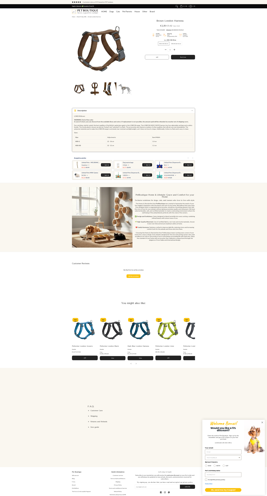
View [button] (112, 358)
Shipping (168, 30)
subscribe (187, 486)
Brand (74, 485)
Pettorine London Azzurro (82, 346)
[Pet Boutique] (85, 11)
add (157, 57)
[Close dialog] (262, 422)
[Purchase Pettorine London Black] (113, 330)
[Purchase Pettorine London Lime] (168, 330)
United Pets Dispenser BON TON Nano (173, 173)
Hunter (74, 349)
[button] (133, 411)
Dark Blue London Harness (138, 346)
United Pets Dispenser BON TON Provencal (132, 173)
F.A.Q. (73, 482)
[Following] (131, 50)
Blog (73, 478)
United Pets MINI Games (90, 173)
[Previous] (73, 50)
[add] (174, 49)
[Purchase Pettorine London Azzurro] (85, 330)
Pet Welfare (75, 488)
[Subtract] (165, 49)
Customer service (118, 475)
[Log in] (191, 6)
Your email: (209, 448)
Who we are (75, 475)
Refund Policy (118, 491)
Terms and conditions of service (118, 488)
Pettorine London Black (109, 346)
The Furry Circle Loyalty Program (81, 491)
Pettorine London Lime (164, 346)
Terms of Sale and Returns (117, 478)
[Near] (177, 6)
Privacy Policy (118, 485)
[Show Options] (239, 457)
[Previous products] (188, 158)
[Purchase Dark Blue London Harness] (140, 330)
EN (194, 6)
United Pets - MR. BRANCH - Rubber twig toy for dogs (91, 162)
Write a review (133, 276)
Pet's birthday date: (212, 471)
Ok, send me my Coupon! (223, 490)
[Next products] (192, 158)
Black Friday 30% (81, 16)
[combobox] (222, 457)
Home (73, 16)
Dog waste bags (128, 162)
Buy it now (183, 57)
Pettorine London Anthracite (194, 346)
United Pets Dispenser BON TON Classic (173, 162)
